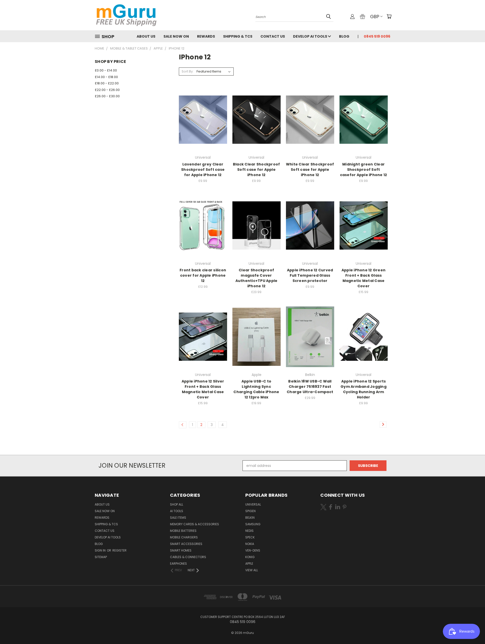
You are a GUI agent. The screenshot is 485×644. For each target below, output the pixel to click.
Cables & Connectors (188, 557)
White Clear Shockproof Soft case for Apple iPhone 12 (310, 169)
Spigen (250, 511)
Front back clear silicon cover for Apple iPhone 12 (203, 275)
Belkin (250, 517)
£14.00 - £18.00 (106, 77)
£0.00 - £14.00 (106, 70)
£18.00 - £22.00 (107, 83)
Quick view (203, 109)
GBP (374, 16)
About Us (146, 36)
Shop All (176, 504)
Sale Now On (176, 36)
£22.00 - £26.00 (107, 89)
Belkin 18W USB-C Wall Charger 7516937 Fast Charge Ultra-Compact (310, 386)
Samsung (252, 524)
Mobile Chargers (184, 537)
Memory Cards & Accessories (194, 524)
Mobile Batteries (183, 531)
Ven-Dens (252, 550)
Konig (250, 557)
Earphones (178, 563)
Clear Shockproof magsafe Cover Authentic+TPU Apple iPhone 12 (256, 278)
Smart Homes (180, 550)
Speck (250, 537)
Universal (253, 504)
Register (119, 550)
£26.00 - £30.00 (107, 96)
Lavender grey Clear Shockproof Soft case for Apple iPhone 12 (203, 169)
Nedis (249, 531)
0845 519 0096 (377, 36)
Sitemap (101, 557)
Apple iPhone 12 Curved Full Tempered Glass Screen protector (310, 275)
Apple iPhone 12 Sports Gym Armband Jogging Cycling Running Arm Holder (363, 389)
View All (251, 570)
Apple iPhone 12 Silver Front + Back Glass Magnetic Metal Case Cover (203, 389)
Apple (249, 563)
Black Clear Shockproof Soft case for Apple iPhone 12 (256, 169)
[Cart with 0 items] (389, 16)
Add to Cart (203, 128)
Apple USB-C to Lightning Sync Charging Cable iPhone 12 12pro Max (256, 389)
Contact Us (272, 36)
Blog (344, 36)
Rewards (206, 36)
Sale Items (178, 517)
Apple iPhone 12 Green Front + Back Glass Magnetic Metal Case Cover (363, 278)
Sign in (100, 550)
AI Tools (176, 511)
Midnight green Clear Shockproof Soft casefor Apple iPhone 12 (363, 169)
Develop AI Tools (310, 36)
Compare (201, 119)
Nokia (249, 544)
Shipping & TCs (237, 36)
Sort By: (187, 71)
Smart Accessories (186, 544)
